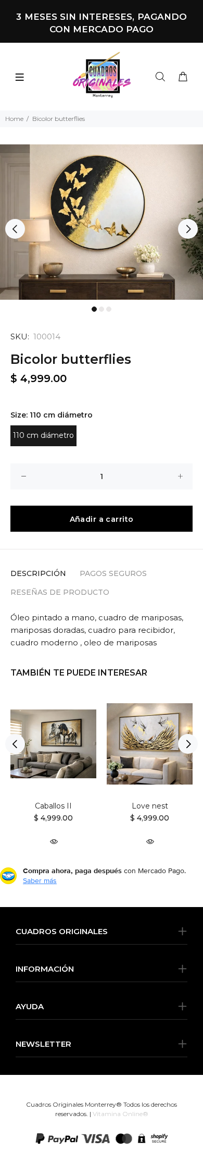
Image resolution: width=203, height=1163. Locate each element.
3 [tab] (108, 309)
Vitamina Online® (120, 1114)
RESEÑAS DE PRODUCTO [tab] (59, 592)
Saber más (40, 880)
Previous (15, 229)
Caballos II (53, 806)
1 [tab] (94, 309)
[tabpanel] (101, 222)
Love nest (150, 806)
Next (188, 229)
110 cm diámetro (43, 435)
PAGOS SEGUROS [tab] (113, 573)
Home (14, 119)
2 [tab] (101, 309)
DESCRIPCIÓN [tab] (38, 573)
